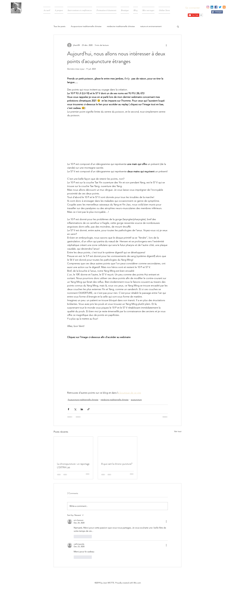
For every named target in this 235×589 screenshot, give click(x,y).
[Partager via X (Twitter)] (75, 409)
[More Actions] (166, 521)
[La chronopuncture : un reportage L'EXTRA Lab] (73, 448)
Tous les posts (59, 26)
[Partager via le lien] (88, 409)
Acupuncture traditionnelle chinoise (86, 26)
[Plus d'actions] (166, 45)
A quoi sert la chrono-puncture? (116, 464)
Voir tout (177, 431)
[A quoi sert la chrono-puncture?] (117, 448)
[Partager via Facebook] (68, 409)
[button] (178, 26)
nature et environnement (151, 26)
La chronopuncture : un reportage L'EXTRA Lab (73, 465)
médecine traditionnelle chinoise (121, 26)
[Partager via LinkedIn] (82, 409)
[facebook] (216, 7)
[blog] (224, 7)
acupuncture (136, 399)
